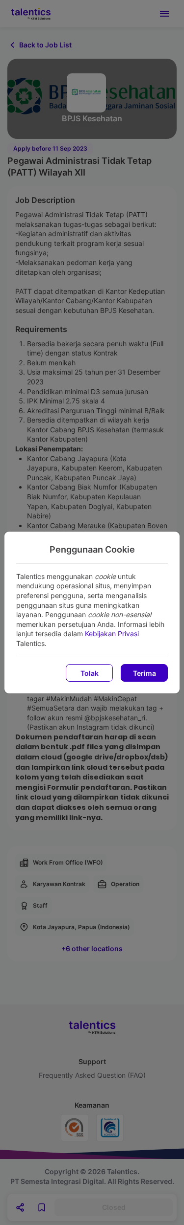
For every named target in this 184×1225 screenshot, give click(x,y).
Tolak (89, 673)
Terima (144, 673)
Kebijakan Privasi (112, 633)
